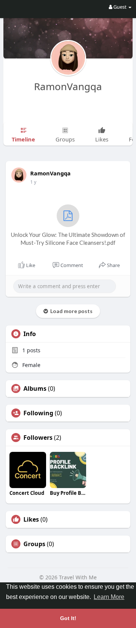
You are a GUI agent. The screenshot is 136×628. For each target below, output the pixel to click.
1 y (33, 182)
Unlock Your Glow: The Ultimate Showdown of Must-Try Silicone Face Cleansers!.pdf (68, 238)
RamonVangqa (68, 86)
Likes (31, 519)
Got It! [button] (68, 618)
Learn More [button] (109, 597)
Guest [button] (120, 6)
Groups (34, 544)
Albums (34, 388)
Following (38, 413)
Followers (38, 438)
